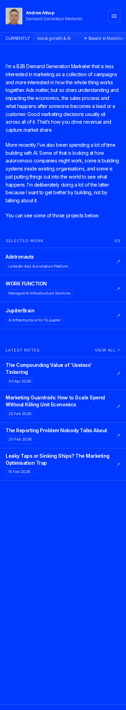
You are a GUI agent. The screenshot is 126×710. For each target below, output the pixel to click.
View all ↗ (107, 350)
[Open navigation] (114, 16)
